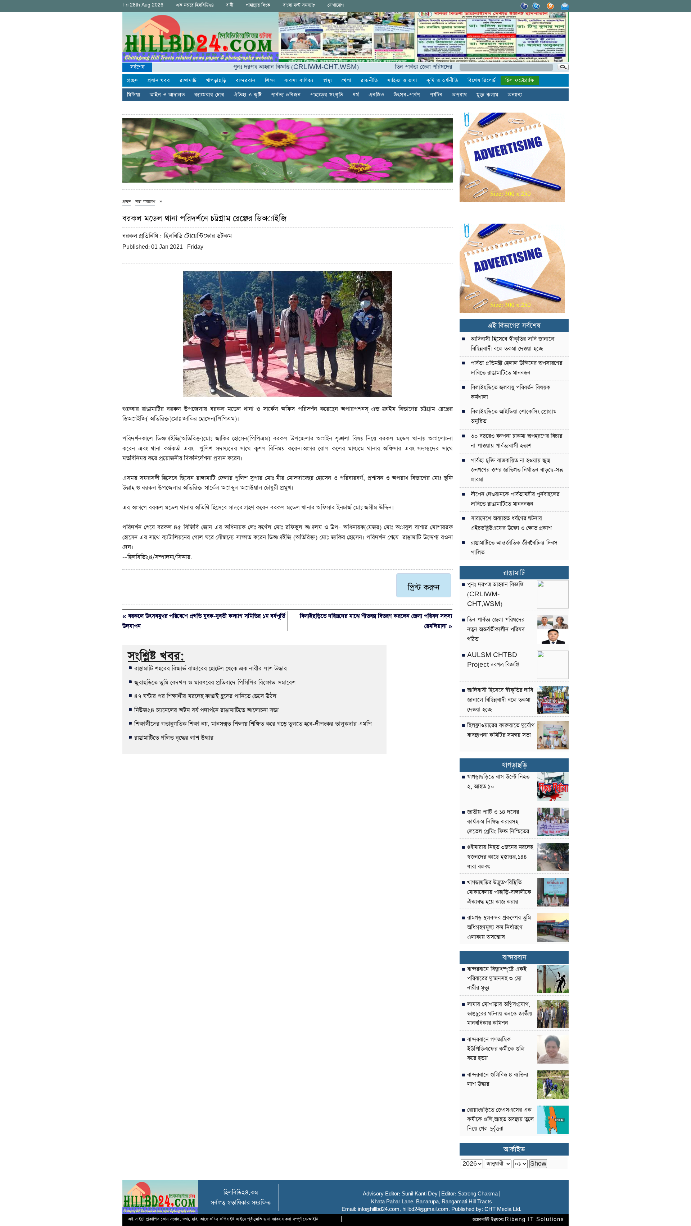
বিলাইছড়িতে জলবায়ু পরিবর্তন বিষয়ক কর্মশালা (510, 392)
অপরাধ (459, 94)
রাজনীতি (369, 80)
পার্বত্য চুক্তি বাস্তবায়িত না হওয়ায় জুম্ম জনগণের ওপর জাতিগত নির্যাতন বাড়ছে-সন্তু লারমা (517, 470)
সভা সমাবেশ (145, 202)
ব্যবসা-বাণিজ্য (298, 80)
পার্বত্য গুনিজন (286, 94)
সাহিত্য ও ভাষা (402, 80)
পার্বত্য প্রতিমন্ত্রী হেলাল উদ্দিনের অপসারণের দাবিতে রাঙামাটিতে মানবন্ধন (516, 368)
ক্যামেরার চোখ (209, 94)
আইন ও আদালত (167, 94)
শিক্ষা (270, 80)
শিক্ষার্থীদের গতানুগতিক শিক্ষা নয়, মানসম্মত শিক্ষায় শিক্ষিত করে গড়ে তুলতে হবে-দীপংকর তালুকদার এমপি (253, 724)
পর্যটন (436, 94)
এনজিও (376, 94)
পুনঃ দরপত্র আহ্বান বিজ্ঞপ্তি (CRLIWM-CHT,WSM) (262, 67)
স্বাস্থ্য (327, 80)
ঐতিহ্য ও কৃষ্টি (248, 94)
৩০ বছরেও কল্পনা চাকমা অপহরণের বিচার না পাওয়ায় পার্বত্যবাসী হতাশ (516, 441)
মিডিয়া (133, 94)
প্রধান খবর (159, 80)
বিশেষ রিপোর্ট (482, 80)
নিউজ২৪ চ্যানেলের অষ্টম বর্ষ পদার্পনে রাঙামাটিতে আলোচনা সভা (206, 710)
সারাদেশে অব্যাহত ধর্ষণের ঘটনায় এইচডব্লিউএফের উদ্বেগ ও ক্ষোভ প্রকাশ (511, 523)
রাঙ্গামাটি (188, 80)
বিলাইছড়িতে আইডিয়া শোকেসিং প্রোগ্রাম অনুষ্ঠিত (513, 417)
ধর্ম (356, 94)
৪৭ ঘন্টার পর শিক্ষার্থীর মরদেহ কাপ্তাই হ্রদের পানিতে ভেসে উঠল (205, 696)
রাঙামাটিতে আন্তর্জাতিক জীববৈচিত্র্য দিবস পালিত (514, 548)
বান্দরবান (246, 80)
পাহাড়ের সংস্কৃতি (326, 94)
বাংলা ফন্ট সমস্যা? (299, 5)
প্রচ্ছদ (132, 80)
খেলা (346, 80)
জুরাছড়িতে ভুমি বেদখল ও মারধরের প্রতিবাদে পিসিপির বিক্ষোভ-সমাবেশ (214, 682)
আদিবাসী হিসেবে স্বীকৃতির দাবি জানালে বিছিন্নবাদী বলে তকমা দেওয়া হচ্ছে (512, 344)
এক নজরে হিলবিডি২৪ (195, 5)
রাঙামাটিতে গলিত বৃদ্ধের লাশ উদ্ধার (173, 738)
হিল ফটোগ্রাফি (519, 80)
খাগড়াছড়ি (216, 80)
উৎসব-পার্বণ (407, 94)
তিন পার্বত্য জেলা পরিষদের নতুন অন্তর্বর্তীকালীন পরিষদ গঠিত (426, 67)
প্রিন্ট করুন (423, 587)
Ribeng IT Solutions (534, 1219)
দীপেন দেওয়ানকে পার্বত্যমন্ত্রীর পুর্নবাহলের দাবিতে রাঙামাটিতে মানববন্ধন (515, 499)
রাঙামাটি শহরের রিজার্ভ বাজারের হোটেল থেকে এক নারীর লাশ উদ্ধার (210, 668)
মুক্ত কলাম (487, 94)
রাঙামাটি (514, 573)
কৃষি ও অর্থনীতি (442, 80)
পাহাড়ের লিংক (258, 5)
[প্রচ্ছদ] (200, 38)
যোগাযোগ (336, 5)
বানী (229, 5)
